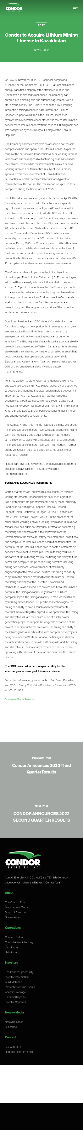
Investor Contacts (15, 1002)
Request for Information (19, 1052)
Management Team (16, 907)
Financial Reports (15, 997)
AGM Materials (13, 982)
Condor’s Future (14, 937)
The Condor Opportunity (19, 972)
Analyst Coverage (15, 992)
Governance (12, 917)
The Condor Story (15, 902)
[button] (75, 7)
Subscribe (11, 1027)
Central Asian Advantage (19, 942)
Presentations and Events (20, 987)
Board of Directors (16, 912)
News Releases (14, 1022)
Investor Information (17, 977)
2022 (41, 25)
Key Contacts (13, 1047)
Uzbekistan (11, 952)
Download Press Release (19, 699)
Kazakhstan (12, 947)
